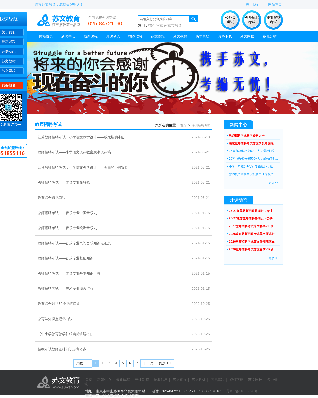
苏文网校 (9, 71)
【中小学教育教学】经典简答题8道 (65, 334)
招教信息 (135, 36)
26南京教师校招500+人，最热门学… (253, 151)
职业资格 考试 (273, 19)
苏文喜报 (158, 36)
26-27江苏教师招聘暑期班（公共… (252, 218)
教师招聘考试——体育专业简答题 (64, 182)
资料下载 (225, 36)
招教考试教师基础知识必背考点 (62, 349)
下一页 (148, 363)
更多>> (273, 183)
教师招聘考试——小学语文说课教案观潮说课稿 (74, 152)
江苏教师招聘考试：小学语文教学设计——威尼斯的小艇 (81, 137)
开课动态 (9, 51)
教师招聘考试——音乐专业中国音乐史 (67, 213)
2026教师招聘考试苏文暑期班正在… (253, 241)
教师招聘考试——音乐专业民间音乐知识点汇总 (74, 243)
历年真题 (202, 36)
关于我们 (9, 32)
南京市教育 (173, 25)
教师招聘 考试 (252, 19)
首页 (183, 125)
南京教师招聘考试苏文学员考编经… (253, 143)
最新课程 (9, 42)
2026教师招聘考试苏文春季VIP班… (252, 249)
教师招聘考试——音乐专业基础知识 (65, 258)
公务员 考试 (230, 19)
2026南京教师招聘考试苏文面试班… (253, 234)
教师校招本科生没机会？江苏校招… (253, 174)
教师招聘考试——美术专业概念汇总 (65, 288)
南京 (159, 25)
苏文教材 (9, 61)
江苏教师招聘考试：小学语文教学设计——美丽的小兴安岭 (83, 167)
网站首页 (275, 4)
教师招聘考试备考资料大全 (247, 135)
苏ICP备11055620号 (242, 391)
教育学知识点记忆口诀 (55, 319)
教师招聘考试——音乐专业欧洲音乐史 (67, 228)
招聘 (151, 25)
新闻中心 (68, 36)
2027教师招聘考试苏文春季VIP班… (252, 226)
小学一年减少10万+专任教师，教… (252, 166)
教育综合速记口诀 (52, 198)
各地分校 (270, 36)
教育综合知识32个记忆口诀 (59, 304)
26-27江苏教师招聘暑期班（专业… (252, 211)
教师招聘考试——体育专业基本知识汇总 (69, 273)
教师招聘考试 (201, 125)
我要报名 (9, 85)
